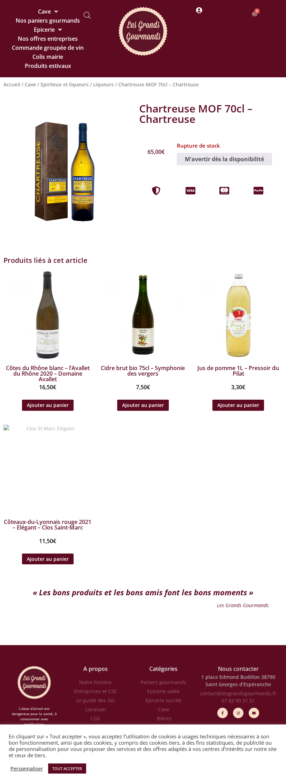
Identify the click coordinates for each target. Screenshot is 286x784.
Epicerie (44, 29)
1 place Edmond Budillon (230, 677)
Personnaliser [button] (26, 769)
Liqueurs (103, 84)
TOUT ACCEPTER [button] (67, 768)
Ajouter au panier (48, 405)
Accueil (11, 84)
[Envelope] (254, 713)
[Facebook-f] (222, 713)
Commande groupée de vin (48, 48)
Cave (44, 11)
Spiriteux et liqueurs (64, 84)
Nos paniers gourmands (48, 20)
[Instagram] (238, 713)
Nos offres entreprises (48, 38)
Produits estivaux (48, 66)
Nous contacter (238, 669)
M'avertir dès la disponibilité (224, 159)
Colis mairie (47, 57)
